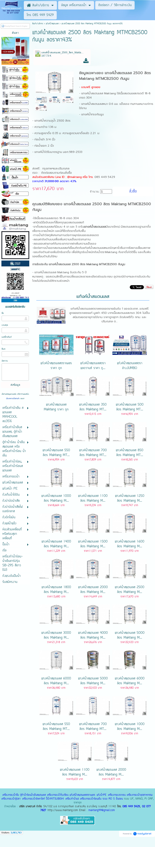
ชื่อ (3, 313)
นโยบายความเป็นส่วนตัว (13, 398)
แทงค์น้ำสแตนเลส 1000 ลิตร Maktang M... (56, 498)
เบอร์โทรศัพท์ (7, 337)
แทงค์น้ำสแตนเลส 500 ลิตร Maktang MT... (129, 407)
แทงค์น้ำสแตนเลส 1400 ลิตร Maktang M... (56, 544)
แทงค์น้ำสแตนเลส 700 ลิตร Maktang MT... (93, 453)
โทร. (91, 177)
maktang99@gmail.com (101, 810)
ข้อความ (5, 361)
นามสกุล (5, 325)
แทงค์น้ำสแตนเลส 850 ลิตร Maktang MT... (129, 453)
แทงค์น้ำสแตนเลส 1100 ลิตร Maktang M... (93, 498)
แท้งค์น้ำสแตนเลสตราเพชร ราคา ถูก (56, 366)
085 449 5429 (131, 806)
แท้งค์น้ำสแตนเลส (52, 23)
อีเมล (3, 349)
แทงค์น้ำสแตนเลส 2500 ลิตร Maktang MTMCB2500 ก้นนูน (115, 75)
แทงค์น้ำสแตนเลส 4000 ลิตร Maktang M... (93, 635)
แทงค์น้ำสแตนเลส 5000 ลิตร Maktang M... (130, 635)
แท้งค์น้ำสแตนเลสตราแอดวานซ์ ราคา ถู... (93, 366)
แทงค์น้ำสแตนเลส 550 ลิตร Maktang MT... (56, 453)
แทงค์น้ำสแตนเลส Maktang (98, 93)
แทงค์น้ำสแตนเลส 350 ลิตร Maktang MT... (93, 407)
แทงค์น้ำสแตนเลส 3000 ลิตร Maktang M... (56, 635)
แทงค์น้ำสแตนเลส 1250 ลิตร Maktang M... (129, 498)
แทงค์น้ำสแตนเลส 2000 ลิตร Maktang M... (93, 590)
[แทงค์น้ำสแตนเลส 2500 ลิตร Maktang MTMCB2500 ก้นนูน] (54, 82)
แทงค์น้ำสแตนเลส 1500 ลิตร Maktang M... (93, 544)
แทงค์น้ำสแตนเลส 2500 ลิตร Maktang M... (129, 590)
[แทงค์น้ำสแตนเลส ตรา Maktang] (41, 100)
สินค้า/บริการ (37, 23)
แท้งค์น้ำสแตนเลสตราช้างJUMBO (129, 366)
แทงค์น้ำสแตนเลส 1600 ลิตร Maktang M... (129, 544)
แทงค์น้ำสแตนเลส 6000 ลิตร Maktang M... (56, 681)
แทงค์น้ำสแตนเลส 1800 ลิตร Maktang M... (56, 590)
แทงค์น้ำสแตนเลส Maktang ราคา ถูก (56, 407)
